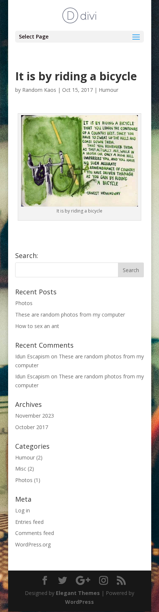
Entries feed (29, 521)
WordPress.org (33, 544)
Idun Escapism (32, 356)
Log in (22, 510)
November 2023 (34, 415)
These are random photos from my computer (70, 314)
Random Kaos (39, 89)
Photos (24, 303)
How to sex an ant (37, 326)
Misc (20, 468)
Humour (108, 89)
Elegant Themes (78, 592)
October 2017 (31, 427)
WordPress (79, 601)
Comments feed (34, 532)
